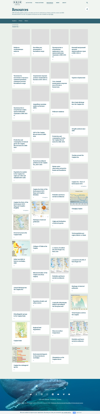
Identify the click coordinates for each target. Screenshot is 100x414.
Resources (50, 2)
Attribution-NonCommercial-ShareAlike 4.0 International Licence (67, 403)
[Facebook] (36, 396)
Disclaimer (53, 399)
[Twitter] (31, 396)
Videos (26, 20)
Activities (29, 2)
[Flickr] (47, 396)
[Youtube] (58, 396)
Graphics (14, 20)
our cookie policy (66, 412)
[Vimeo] (63, 396)
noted (30, 403)
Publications (39, 2)
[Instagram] (42, 396)
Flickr (52, 14)
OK (74, 412)
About (64, 2)
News (57, 2)
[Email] (69, 396)
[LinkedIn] (52, 396)
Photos (20, 20)
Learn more (78, 412)
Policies (59, 399)
